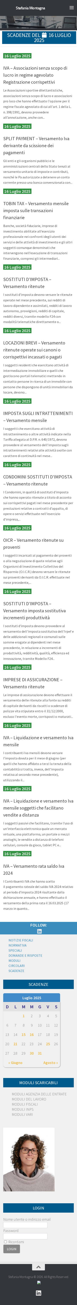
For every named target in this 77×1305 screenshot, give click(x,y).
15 (23, 1034)
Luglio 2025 (31, 997)
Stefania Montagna (30, 8)
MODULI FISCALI (25, 1104)
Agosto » (50, 1062)
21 (15, 1043)
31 (40, 1053)
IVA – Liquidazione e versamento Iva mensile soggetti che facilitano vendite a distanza (38, 808)
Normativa (18, 945)
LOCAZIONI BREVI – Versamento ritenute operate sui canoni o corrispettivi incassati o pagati (34, 350)
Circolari (17, 966)
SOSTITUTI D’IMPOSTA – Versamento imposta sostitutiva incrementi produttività (34, 611)
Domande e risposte (25, 955)
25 (48, 1043)
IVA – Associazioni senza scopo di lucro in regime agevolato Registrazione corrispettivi (35, 75)
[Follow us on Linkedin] (39, 931)
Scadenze (16, 971)
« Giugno (15, 1062)
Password (11, 1230)
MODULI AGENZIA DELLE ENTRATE (39, 1094)
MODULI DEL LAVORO (29, 1099)
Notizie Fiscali (21, 940)
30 (32, 1053)
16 (32, 1034)
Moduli (15, 960)
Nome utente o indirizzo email (27, 1219)
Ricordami (15, 1241)
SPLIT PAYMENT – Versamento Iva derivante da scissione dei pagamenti (36, 145)
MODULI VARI (22, 1114)
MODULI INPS (23, 1109)
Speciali (15, 950)
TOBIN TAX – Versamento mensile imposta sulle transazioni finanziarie (36, 210)
